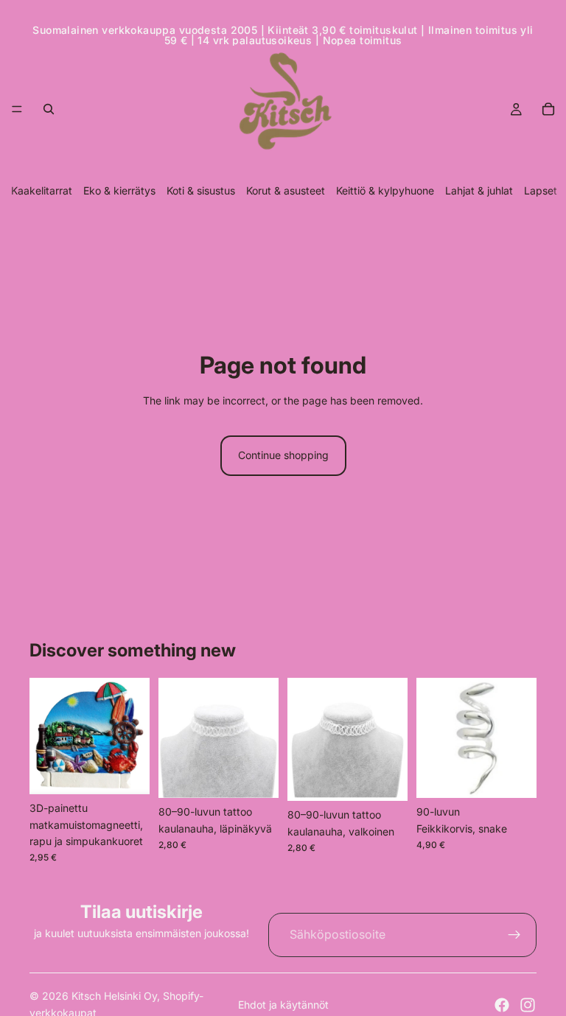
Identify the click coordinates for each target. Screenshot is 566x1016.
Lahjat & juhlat (479, 190)
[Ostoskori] (548, 109)
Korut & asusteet (285, 190)
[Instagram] (528, 1005)
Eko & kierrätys (119, 190)
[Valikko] (17, 109)
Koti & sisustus (201, 190)
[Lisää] (126, 771)
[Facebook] (502, 1005)
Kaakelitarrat (41, 190)
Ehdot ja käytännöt (283, 1004)
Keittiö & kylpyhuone (385, 190)
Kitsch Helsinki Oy (114, 995)
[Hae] (48, 109)
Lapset (540, 190)
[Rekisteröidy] (514, 934)
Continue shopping (283, 455)
